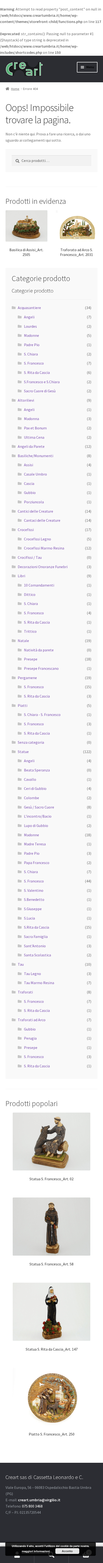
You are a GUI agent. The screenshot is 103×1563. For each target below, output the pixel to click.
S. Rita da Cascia (37, 372)
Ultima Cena (34, 437)
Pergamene (27, 677)
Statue (23, 751)
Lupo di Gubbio (36, 825)
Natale (23, 640)
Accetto (67, 1551)
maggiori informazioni (36, 1551)
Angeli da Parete (31, 446)
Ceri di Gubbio (35, 788)
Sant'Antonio (35, 945)
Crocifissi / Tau (30, 557)
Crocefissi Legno (37, 539)
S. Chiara (31, 354)
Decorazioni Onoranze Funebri (43, 566)
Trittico (30, 631)
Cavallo (30, 779)
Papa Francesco (36, 862)
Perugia (30, 1038)
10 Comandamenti (39, 585)
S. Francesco (34, 363)
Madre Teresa (35, 844)
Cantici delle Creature (35, 511)
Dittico (29, 594)
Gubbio (30, 492)
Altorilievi (26, 400)
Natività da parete (39, 650)
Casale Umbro (35, 474)
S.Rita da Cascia (36, 927)
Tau (21, 964)
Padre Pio (32, 344)
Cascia (29, 483)
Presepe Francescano (41, 668)
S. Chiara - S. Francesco (42, 714)
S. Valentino (33, 890)
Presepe (30, 659)
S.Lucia (29, 918)
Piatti (22, 705)
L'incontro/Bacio (38, 816)
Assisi (28, 464)
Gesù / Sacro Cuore (39, 807)
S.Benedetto (34, 899)
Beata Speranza (37, 770)
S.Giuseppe (33, 908)
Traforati (25, 992)
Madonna (31, 418)
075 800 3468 (32, 1506)
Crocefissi (26, 529)
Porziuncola (34, 501)
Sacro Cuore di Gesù (40, 390)
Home (15, 89)
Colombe (31, 797)
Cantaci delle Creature (42, 520)
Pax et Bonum (35, 428)
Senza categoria (31, 742)
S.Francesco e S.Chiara (42, 381)
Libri (21, 575)
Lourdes (30, 326)
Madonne (31, 335)
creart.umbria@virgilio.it (39, 1499)
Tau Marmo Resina (39, 982)
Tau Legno (32, 973)
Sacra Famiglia (36, 936)
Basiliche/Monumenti (35, 455)
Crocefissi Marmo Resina (44, 548)
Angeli (29, 317)
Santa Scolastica (37, 955)
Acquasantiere (29, 307)
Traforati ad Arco (32, 1019)
